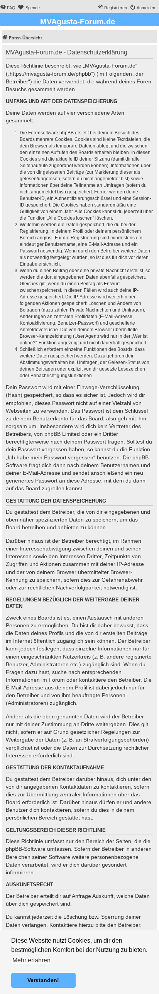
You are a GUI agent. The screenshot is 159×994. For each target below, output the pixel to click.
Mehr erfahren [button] (31, 960)
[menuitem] (7, 7)
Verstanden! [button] (43, 980)
